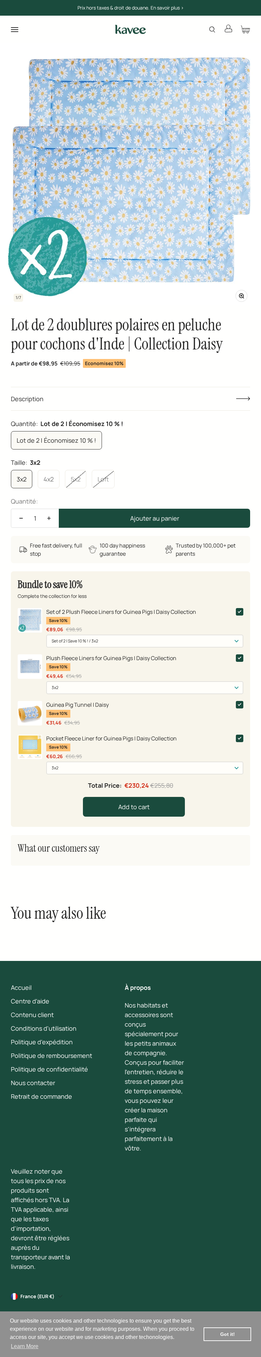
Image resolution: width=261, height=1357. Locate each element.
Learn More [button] (24, 1346)
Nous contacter (33, 1083)
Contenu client (32, 1015)
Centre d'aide (30, 1001)
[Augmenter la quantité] (49, 518)
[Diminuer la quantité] (21, 518)
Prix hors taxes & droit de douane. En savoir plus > (130, 7)
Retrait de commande (41, 1096)
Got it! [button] (227, 1334)
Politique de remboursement (51, 1055)
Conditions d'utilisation (43, 1028)
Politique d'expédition (42, 1042)
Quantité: (24, 501)
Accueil (21, 987)
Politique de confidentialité (49, 1069)
